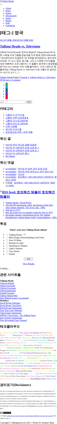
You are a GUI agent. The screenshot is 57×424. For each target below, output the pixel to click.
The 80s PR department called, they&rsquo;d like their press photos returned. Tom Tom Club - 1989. (29, 206)
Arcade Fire (43, 358)
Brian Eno (39, 348)
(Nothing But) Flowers (44, 366)
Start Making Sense (30, 366)
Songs (8, 18)
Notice (8, 13)
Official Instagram (8, 291)
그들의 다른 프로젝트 (16, 118)
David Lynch (11, 371)
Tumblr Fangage (7, 293)
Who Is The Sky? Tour (31, 361)
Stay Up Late (25, 379)
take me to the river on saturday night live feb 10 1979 (29, 212)
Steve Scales (16, 379)
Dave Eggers (24, 374)
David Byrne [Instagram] (11, 308)
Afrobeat (14, 366)
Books (8, 21)
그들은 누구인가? (14, 115)
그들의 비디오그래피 (16, 123)
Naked (12, 254)
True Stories (14, 251)
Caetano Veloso (26, 338)
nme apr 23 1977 (13, 210)
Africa (31, 363)
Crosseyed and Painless (16, 363)
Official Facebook (8, 288)
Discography (11, 16)
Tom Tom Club (46, 335)
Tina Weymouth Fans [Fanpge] (13, 320)
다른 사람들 (11, 126)
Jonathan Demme (46, 361)
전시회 (20, 366)
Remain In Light (16, 243)
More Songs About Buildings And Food (26, 237)
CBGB (2, 338)
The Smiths (14, 358)
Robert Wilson (11, 350)
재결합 (2, 361)
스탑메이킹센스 (28, 348)
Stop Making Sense (38, 379)
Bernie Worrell (5, 379)
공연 (43, 376)
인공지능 (36, 363)
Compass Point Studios (13, 343)
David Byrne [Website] (10, 303)
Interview (9, 335)
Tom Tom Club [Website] (11, 310)
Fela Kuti (36, 335)
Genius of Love (51, 379)
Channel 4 (24, 77)
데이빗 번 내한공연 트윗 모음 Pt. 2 (22, 148)
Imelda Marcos (48, 374)
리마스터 (44, 371)
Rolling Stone (51, 358)
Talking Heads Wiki (8, 295)
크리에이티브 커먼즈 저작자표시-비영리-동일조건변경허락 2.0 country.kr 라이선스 (29, 416)
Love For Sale (28, 340)
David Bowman (5, 358)
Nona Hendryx (21, 376)
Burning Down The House (10, 368)
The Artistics (14, 353)
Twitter (44, 356)
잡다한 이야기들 (14, 129)
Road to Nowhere (40, 340)
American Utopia (25, 368)
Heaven (38, 376)
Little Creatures (15, 248)
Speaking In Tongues (18, 246)
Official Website (7, 283)
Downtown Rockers (45, 343)
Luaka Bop (10, 356)
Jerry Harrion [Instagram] (11, 318)
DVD (6, 345)
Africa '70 (32, 374)
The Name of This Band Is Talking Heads (28, 356)
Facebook (3, 356)
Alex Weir (39, 374)
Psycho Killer (11, 376)
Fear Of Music (15, 240)
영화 (21, 358)
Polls (8, 23)
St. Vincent (20, 361)
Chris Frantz (50, 376)
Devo (25, 358)
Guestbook (10, 25)
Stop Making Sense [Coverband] (14, 298)
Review (16, 333)
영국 (2, 80)
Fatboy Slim (49, 350)
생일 (49, 353)
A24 (19, 338)
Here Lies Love (37, 338)
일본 (55, 361)
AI (21, 353)
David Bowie (36, 368)
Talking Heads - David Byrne (18, 202)
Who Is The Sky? (11, 338)
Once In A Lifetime (16, 345)
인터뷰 (6, 353)
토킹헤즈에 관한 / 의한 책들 (19, 132)
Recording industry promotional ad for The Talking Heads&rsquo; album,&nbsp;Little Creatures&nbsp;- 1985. (31, 216)
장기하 (23, 343)
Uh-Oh (21, 174)
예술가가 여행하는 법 (25, 350)
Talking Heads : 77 (17, 235)
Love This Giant (38, 350)
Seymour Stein (10, 361)
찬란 (17, 374)
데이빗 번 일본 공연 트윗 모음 (32, 169)
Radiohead (52, 356)
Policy (8, 11)
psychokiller (11, 169)
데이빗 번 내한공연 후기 (17, 153)
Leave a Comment (12, 80)
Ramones (28, 335)
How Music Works (7, 333)
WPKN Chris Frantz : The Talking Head (18, 315)
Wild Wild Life (32, 358)
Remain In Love (41, 353)
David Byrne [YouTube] (10, 305)
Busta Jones (37, 371)
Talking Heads (6, 77)
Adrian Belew (46, 368)
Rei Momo (10, 156)
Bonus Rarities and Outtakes (33, 345)
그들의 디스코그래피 (16, 120)
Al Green (8, 340)
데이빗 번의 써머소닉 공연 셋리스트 (35, 171)
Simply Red (4, 363)
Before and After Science (24, 371)
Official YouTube (7, 286)
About (8, 8)
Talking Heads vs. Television (20, 46)
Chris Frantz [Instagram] (10, 313)
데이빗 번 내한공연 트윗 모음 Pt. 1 (22, 150)
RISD (26, 363)
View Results (28, 264)
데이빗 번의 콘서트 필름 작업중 (21, 145)
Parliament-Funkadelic (14, 348)
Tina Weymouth (28, 353)
